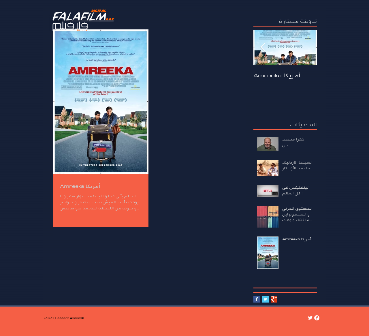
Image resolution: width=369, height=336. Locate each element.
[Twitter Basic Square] (265, 299)
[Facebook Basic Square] (256, 299)
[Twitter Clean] (310, 317)
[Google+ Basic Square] (274, 299)
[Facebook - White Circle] (316, 317)
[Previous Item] (262, 47)
